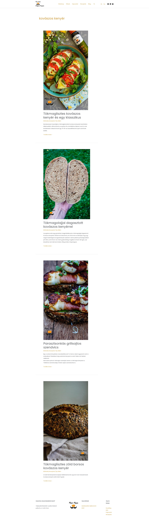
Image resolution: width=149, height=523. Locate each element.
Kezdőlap (108, 508)
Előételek (46, 121)
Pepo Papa (40, 6)
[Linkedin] (110, 4)
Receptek (52, 121)
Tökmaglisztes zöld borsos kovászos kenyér (63, 466)
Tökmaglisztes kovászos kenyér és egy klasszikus (62, 115)
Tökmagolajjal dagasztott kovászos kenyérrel (63, 225)
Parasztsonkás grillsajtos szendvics (62, 345)
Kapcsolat (109, 512)
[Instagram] (112, 4)
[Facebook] (108, 4)
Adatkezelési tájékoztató (89, 506)
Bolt (107, 510)
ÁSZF (83, 508)
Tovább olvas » (47, 134)
